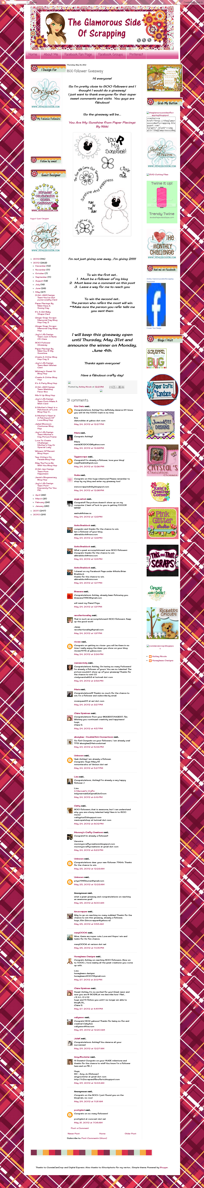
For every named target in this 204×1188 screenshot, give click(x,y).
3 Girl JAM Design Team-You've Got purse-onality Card (46, 297)
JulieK (77, 1038)
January (39, 506)
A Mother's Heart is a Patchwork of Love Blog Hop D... (46, 409)
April (38, 495)
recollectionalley (82, 615)
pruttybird (79, 1110)
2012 (36, 263)
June (38, 288)
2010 (37, 514)
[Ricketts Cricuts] (162, 638)
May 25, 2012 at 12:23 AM (89, 869)
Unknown (79, 755)
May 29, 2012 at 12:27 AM (89, 1048)
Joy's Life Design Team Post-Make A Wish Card (46, 401)
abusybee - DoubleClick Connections (93, 737)
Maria (77, 433)
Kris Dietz (79, 406)
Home (33, 54)
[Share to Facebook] (119, 387)
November (40, 270)
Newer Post (74, 1133)
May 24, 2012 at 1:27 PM (88, 583)
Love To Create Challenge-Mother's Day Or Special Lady (45, 443)
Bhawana (78, 591)
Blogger (164, 1167)
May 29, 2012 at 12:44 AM (89, 1083)
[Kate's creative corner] (160, 501)
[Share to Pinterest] (122, 387)
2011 (36, 511)
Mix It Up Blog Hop (45, 395)
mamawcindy (80, 663)
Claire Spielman (82, 713)
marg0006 (80, 932)
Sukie (77, 475)
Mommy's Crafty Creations (88, 832)
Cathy (77, 806)
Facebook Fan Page (78, 54)
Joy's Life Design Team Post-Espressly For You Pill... (46, 486)
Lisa (76, 776)
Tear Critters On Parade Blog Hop (45, 458)
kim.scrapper (80, 911)
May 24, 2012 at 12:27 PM (89, 424)
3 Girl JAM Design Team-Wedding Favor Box (45, 389)
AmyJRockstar (82, 1057)
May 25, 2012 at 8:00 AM (89, 903)
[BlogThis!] (113, 387)
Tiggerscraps (80, 456)
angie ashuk (80, 499)
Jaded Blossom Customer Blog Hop (44, 426)
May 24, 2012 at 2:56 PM (88, 681)
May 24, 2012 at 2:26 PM (88, 654)
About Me (51, 54)
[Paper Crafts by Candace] (162, 405)
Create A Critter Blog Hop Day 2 (46, 358)
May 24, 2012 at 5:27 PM (88, 768)
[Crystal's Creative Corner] (162, 475)
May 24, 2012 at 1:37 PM (88, 607)
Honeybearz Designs (84, 956)
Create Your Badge (154, 328)
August (39, 281)
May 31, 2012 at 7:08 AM (88, 1122)
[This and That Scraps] (162, 576)
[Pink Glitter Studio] (162, 538)
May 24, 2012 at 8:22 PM (88, 850)
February (40, 502)
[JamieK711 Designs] (161, 438)
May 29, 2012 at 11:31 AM (88, 1101)
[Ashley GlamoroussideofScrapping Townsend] (156, 325)
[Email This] (110, 387)
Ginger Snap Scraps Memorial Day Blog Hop (46, 328)
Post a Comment (80, 1128)
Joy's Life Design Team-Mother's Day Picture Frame (45, 434)
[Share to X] (116, 387)
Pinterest (136, 54)
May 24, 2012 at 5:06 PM (89, 747)
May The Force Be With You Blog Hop (46, 464)
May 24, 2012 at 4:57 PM (88, 728)
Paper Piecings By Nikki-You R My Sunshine (44, 351)
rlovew (77, 641)
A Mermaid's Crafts (84, 791)
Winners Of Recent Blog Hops (45, 452)
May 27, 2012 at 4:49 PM (88, 1009)
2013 (36, 259)
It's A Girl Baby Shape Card (43, 313)
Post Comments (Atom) (94, 1138)
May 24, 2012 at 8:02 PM (88, 824)
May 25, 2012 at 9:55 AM (89, 924)
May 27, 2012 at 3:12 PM (88, 979)
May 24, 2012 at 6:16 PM (88, 797)
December (40, 266)
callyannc (79, 1017)
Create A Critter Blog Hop (46, 378)
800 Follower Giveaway (42, 343)
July (37, 284)
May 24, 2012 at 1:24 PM (88, 559)
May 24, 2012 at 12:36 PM (89, 466)
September (41, 277)
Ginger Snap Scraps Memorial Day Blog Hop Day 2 (46, 320)
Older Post (130, 1133)
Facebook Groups (110, 54)
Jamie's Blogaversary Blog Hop (46, 478)
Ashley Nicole (85, 387)
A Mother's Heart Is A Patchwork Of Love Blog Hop (45, 417)
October (40, 273)
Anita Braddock (82, 525)
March (39, 498)
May (38, 292)
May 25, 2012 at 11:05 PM (89, 948)
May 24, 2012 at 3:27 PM (88, 704)
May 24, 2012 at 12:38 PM (89, 490)
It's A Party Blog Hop (46, 383)
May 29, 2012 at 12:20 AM (89, 1030)
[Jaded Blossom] (45, 107)
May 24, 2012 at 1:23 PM (88, 517)
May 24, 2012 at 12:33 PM (89, 448)
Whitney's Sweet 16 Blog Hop (45, 372)
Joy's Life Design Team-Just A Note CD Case (45, 336)
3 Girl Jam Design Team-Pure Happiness (44, 471)
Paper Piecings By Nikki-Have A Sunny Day (44, 305)
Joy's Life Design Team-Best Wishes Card (46, 365)
